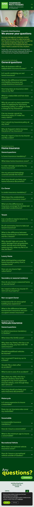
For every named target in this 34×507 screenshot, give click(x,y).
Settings (15, 502)
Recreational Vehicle (9, 443)
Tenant (4, 215)
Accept (6, 502)
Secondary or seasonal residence (14, 278)
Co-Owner (5, 188)
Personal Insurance (7, 321)
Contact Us (27, 478)
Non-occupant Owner (10, 298)
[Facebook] (27, 491)
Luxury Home (6, 256)
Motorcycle (6, 398)
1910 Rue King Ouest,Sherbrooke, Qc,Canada (17, 485)
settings (20, 499)
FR (32, 4)
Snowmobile (6, 418)
